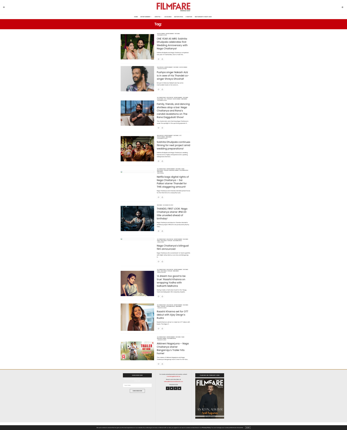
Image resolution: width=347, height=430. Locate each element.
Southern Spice (183, 170)
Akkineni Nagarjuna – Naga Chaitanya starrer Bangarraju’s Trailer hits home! (173, 348)
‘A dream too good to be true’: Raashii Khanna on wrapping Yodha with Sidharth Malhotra (171, 281)
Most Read (160, 170)
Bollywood (160, 67)
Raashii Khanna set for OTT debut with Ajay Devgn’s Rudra (172, 315)
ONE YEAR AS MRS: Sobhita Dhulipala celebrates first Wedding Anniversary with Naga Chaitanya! (172, 43)
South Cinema (161, 33)
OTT (165, 99)
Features (177, 33)
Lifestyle (157, 17)
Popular (169, 99)
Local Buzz (168, 17)
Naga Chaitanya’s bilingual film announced (173, 247)
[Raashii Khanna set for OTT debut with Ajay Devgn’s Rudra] (137, 317)
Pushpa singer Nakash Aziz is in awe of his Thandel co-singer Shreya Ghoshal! (173, 75)
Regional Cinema (174, 170)
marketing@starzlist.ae (173, 376)
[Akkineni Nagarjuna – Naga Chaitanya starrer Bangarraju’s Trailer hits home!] (137, 350)
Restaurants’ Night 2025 (203, 17)
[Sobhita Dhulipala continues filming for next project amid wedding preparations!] (137, 148)
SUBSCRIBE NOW (137, 391)
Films (182, 169)
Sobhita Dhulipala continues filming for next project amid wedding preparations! (173, 145)
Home (136, 17)
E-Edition (189, 17)
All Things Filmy (161, 97)
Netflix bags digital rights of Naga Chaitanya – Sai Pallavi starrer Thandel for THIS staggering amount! (173, 181)
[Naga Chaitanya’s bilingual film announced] (137, 250)
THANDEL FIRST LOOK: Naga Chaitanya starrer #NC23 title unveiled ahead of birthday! (172, 213)
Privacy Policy (206, 427)
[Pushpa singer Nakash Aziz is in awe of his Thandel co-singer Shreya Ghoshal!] (137, 78)
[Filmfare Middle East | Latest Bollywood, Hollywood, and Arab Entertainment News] (173, 7)
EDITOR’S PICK (178, 17)
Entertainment (145, 17)
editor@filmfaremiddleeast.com (173, 381)
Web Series (184, 99)
